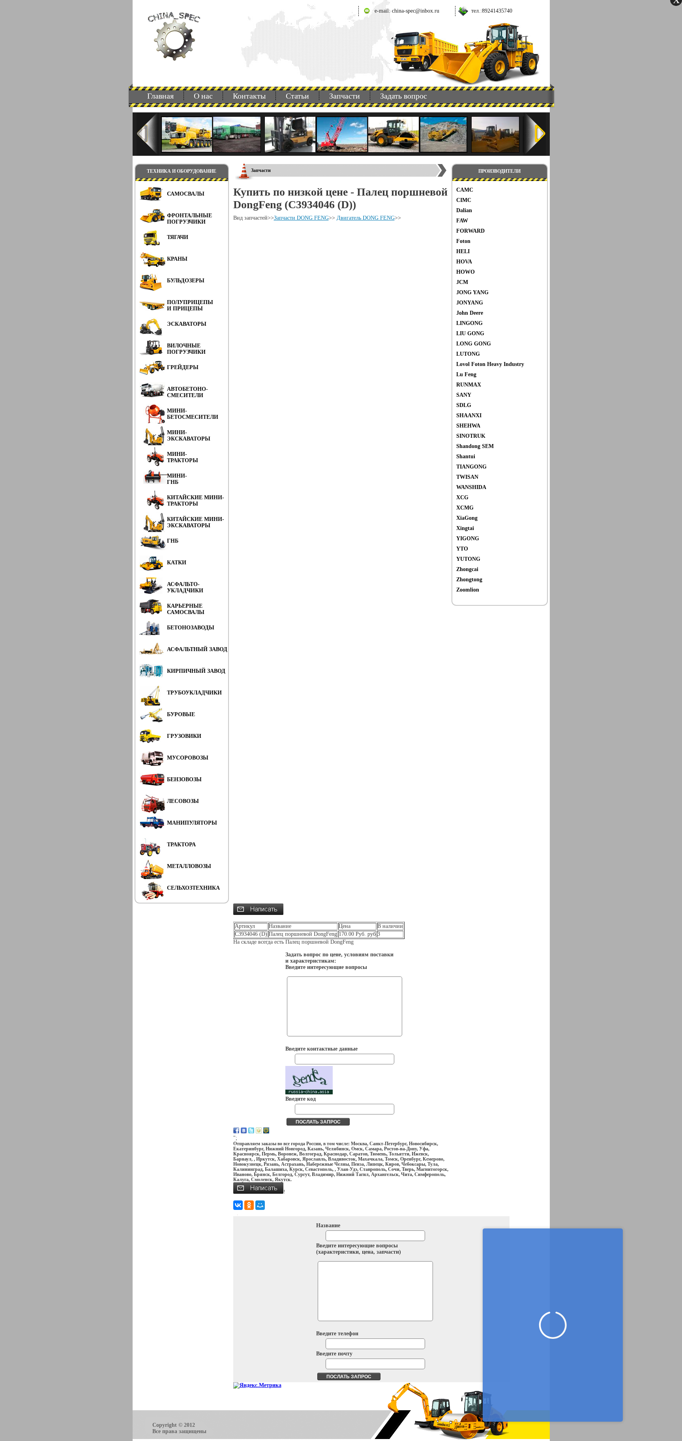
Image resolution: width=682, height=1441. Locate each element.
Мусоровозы (187, 758)
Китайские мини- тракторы (195, 501)
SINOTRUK (470, 436)
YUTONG (468, 559)
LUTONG (468, 354)
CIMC (463, 200)
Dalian (464, 210)
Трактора (181, 844)
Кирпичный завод (196, 671)
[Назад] (148, 134)
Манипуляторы (192, 823)
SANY (463, 395)
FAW (462, 221)
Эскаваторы (186, 324)
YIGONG (467, 538)
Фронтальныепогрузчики (189, 219)
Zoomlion (467, 590)
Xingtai (465, 528)
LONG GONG (473, 344)
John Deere (469, 313)
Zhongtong (469, 579)
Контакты (249, 95)
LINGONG (469, 323)
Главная (160, 95)
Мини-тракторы (182, 457)
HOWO (465, 272)
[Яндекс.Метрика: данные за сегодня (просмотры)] (257, 1385)
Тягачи (177, 237)
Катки (176, 563)
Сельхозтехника (193, 888)
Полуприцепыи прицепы (190, 305)
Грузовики (184, 736)
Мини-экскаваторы (188, 435)
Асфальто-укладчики (185, 587)
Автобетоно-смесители (187, 392)
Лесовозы (183, 801)
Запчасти (344, 95)
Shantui (465, 456)
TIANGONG (471, 467)
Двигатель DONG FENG (366, 218)
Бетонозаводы (190, 628)
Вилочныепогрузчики (186, 349)
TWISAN (467, 477)
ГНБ (172, 541)
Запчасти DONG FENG (301, 218)
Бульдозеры (185, 281)
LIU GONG (470, 333)
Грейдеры (183, 367)
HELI (463, 251)
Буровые (181, 714)
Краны (177, 259)
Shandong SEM (475, 446)
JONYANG (469, 303)
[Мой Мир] (260, 1205)
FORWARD (470, 231)
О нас (203, 95)
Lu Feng (466, 374)
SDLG (463, 405)
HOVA (464, 262)
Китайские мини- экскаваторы (195, 522)
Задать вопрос (403, 95)
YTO (462, 549)
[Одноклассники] (249, 1205)
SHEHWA (468, 426)
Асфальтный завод (197, 649)
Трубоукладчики (194, 693)
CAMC (464, 190)
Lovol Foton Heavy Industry (490, 364)
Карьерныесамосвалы (185, 609)
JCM (462, 282)
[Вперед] (534, 134)
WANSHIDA (471, 487)
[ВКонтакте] (238, 1205)
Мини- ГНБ (177, 479)
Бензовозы (184, 779)
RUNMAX (468, 385)
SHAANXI (469, 415)
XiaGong (467, 518)
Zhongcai (467, 569)
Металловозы (189, 866)
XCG (462, 497)
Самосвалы (185, 194)
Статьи (297, 95)
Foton (463, 241)
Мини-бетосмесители (192, 414)
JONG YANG (472, 292)
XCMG (465, 508)
